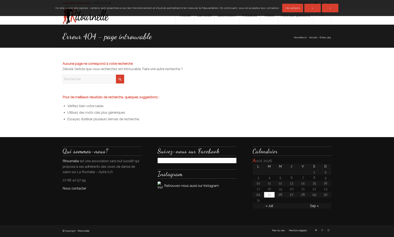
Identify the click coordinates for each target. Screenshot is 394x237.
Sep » (314, 206)
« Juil (269, 206)
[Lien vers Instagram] (328, 230)
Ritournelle (71, 161)
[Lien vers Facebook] (322, 230)
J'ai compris (292, 8)
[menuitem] (278, 231)
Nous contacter (74, 188)
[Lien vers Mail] (316, 230)
